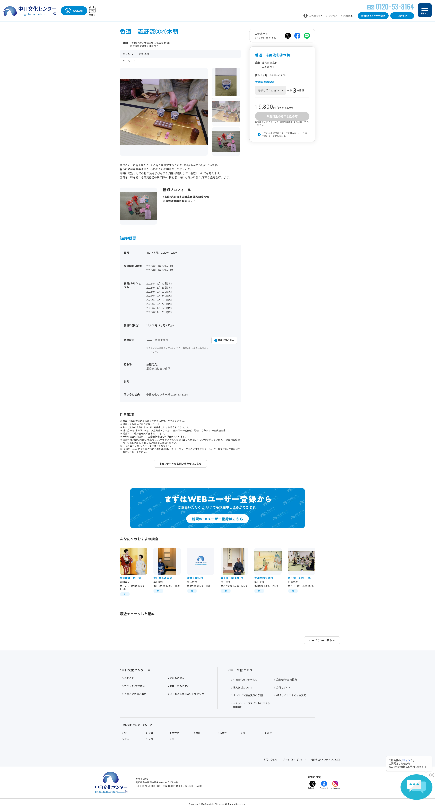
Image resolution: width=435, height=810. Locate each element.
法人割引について (243, 687)
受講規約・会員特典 (286, 679)
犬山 (198, 732)
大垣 (150, 739)
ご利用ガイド (316, 15)
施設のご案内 (177, 678)
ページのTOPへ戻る (320, 640)
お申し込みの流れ (179, 686)
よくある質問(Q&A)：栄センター (188, 694)
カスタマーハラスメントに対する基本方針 (251, 705)
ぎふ (126, 739)
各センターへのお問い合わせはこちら (180, 463)
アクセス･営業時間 (134, 686)
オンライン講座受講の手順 (248, 695)
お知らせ (129, 678)
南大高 (175, 732)
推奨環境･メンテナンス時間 (325, 759)
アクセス (333, 15)
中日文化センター (243, 670)
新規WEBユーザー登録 (373, 15)
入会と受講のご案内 (135, 694)
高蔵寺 (223, 732)
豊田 (245, 732)
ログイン (402, 15)
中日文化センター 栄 (136, 670)
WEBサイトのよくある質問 (291, 695)
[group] (226, 82)
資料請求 (348, 15)
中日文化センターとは (245, 679)
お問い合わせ (271, 759)
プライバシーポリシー (294, 759)
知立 (269, 732)
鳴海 (150, 732)
